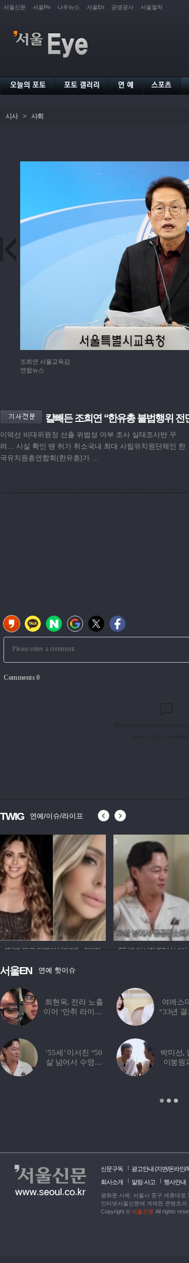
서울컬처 (152, 7)
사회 (37, 116)
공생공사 (122, 7)
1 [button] (162, 1101)
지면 (161, 1168)
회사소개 (112, 1182)
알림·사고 (143, 1182)
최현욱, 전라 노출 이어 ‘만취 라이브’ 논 (73, 1011)
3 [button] (176, 1101)
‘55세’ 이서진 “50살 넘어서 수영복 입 (73, 1062)
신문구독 (112, 1168)
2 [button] (169, 1101)
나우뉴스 (68, 7)
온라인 (176, 1168)
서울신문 (15, 7)
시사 (12, 116)
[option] (53, 886)
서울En (95, 7)
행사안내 (175, 1182)
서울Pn (41, 7)
